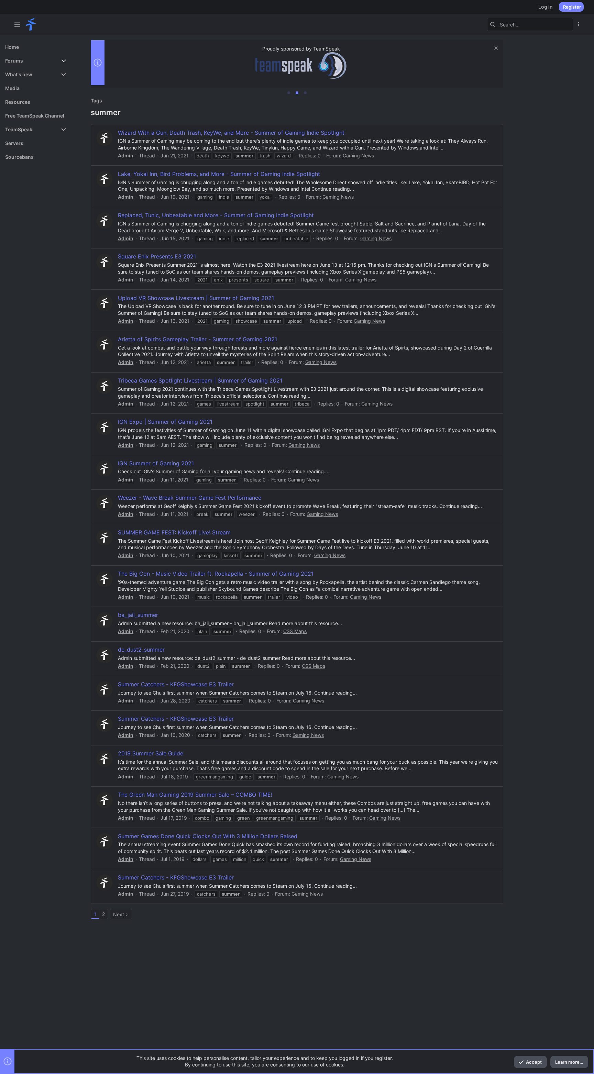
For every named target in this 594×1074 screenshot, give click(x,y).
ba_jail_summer (138, 614)
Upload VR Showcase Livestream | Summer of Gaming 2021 (196, 298)
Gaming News (358, 155)
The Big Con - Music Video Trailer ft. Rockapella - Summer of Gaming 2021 (216, 573)
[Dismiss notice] (495, 49)
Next (118, 914)
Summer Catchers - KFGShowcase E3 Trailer (176, 684)
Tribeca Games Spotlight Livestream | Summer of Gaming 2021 (200, 380)
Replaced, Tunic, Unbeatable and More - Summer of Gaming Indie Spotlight (216, 215)
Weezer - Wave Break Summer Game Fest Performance (189, 497)
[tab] (289, 93)
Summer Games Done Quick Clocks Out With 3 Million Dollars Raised (207, 836)
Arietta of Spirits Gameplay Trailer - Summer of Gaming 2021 (197, 339)
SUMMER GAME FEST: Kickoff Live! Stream (174, 532)
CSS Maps (295, 631)
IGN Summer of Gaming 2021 (156, 463)
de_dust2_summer (141, 649)
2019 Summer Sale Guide (150, 753)
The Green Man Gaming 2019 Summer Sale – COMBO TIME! (195, 794)
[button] (17, 24)
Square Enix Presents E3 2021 (157, 256)
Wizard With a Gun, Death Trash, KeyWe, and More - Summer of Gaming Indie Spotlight (231, 132)
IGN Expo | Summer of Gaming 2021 (165, 421)
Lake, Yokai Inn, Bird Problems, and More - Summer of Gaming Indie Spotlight (219, 173)
